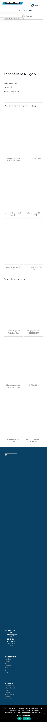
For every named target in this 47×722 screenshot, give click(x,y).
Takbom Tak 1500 (34, 159)
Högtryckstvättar (10, 688)
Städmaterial (9, 699)
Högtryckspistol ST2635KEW (33, 332)
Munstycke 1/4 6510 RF (33, 268)
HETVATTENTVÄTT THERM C (34, 440)
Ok (19, 718)
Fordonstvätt (9, 686)
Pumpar (7, 697)
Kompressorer (10, 694)
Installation (8, 659)
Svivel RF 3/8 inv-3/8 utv (13, 268)
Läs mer (27, 718)
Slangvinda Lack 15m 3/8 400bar (13, 160)
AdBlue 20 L (34, 385)
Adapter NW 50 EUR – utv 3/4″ (13, 214)
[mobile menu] (23, 11)
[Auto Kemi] (12, 3)
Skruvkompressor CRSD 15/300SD (13, 386)
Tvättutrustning (10, 668)
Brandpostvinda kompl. (13, 440)
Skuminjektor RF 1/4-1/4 (33, 214)
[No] (44, 713)
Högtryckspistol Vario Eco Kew (13, 332)
